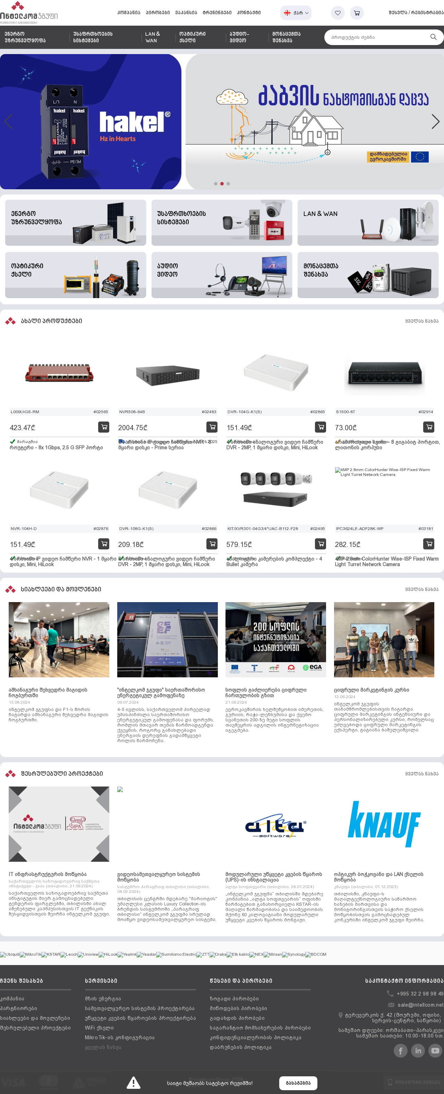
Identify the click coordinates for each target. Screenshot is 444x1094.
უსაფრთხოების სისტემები (93, 38)
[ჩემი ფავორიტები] (338, 13)
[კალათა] (357, 13)
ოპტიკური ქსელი (192, 38)
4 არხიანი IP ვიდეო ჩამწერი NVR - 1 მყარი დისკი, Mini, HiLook (63, 561)
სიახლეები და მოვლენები (35, 1018)
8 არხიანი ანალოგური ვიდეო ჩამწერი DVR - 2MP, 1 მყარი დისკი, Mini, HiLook (166, 561)
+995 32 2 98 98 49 (420, 994)
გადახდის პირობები (237, 1018)
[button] (215, 183)
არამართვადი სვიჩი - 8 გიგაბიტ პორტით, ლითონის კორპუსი (387, 444)
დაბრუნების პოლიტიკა (241, 1047)
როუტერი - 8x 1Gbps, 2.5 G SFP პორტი (56, 447)
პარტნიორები (18, 1008)
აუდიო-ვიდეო (239, 38)
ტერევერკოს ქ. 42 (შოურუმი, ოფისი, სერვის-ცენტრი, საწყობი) (393, 1017)
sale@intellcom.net (421, 1005)
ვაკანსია (186, 13)
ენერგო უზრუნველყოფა (25, 38)
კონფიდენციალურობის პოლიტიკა (255, 1037)
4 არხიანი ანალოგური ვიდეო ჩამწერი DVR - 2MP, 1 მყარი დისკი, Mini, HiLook (275, 444)
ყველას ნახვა (422, 321)
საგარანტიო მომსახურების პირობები (260, 1028)
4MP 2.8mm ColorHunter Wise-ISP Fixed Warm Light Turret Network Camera (387, 561)
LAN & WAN (152, 38)
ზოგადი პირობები (234, 998)
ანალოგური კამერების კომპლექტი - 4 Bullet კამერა (274, 561)
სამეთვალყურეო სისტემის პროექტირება (140, 1008)
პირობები (158, 13)
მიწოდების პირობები (238, 1008)
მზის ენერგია (103, 998)
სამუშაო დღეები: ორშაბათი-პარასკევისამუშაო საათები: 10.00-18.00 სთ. (391, 1033)
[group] (222, 121)
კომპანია (128, 13)
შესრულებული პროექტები (35, 1028)
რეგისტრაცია (427, 13)
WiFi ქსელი (99, 1028)
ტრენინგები (217, 13)
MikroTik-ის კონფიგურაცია (120, 1037)
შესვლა (398, 13)
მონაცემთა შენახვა (286, 38)
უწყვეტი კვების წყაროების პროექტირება (140, 1018)
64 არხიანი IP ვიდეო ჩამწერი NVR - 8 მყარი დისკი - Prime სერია (164, 444)
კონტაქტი (249, 13)
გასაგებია (298, 1083)
